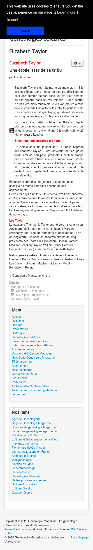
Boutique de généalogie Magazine (34, 427)
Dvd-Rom (18, 321)
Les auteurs (19, 378)
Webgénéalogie (22, 460)
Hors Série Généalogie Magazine (33, 357)
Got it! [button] (25, 31)
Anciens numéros (23, 349)
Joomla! (10, 529)
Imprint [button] (12, 19)
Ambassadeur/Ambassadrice (30, 386)
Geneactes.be (21, 472)
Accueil (16, 317)
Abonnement (20, 366)
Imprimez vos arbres (25, 443)
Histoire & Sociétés (24, 484)
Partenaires (19, 382)
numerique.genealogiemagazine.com (35, 431)
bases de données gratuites (30, 341)
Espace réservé (22, 492)
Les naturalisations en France (31, 452)
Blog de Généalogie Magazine (31, 423)
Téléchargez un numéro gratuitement (35, 390)
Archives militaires (24, 456)
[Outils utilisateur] (77, 63)
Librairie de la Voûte (24, 435)
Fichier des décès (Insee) (28, 447)
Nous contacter (22, 370)
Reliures (17, 325)
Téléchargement (22, 361)
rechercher (19, 394)
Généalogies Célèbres (26, 476)
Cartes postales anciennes (29, 480)
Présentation (20, 329)
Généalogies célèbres (26, 337)
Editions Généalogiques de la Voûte (35, 439)
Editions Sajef (21, 488)
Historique (18, 333)
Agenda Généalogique (26, 419)
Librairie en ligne (22, 464)
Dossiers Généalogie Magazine (32, 353)
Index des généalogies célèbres (32, 345)
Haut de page (79, 537)
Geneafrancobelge (23, 468)
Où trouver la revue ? (25, 374)
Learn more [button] (66, 12)
